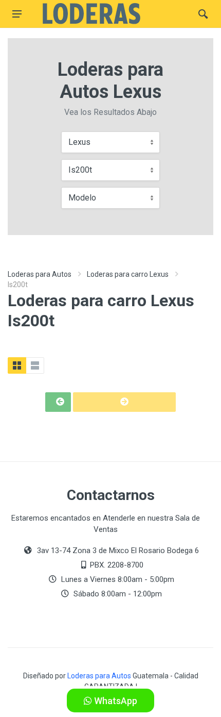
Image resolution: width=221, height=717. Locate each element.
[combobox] (110, 142)
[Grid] (17, 365)
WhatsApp (114, 700)
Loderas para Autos (39, 274)
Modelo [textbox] (82, 198)
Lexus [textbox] (79, 142)
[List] (35, 365)
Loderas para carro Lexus (128, 274)
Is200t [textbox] (80, 170)
